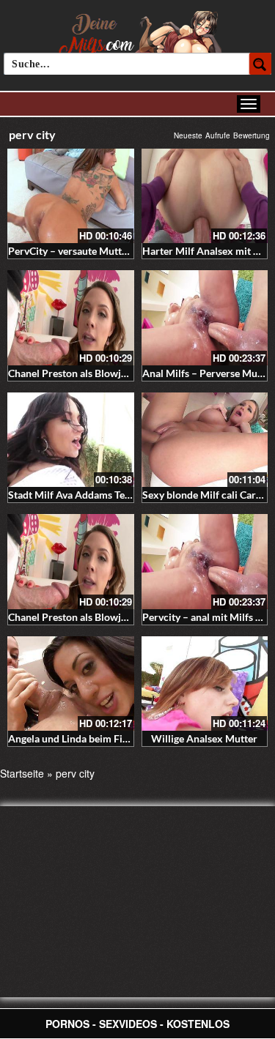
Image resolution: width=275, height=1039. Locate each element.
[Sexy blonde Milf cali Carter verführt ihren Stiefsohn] (205, 439)
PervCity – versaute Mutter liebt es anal (97, 251)
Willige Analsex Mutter (204, 738)
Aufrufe (217, 135)
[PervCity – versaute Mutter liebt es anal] (70, 196)
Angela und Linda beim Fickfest (79, 738)
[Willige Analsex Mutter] (205, 683)
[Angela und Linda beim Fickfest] (70, 683)
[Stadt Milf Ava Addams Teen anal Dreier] (70, 439)
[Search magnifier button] (260, 64)
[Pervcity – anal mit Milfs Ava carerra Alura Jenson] (205, 561)
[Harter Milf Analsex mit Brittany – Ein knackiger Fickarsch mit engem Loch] (205, 196)
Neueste (188, 135)
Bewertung (251, 135)
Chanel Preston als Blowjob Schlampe (94, 373)
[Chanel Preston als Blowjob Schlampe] (70, 317)
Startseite (22, 773)
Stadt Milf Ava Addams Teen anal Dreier (98, 494)
